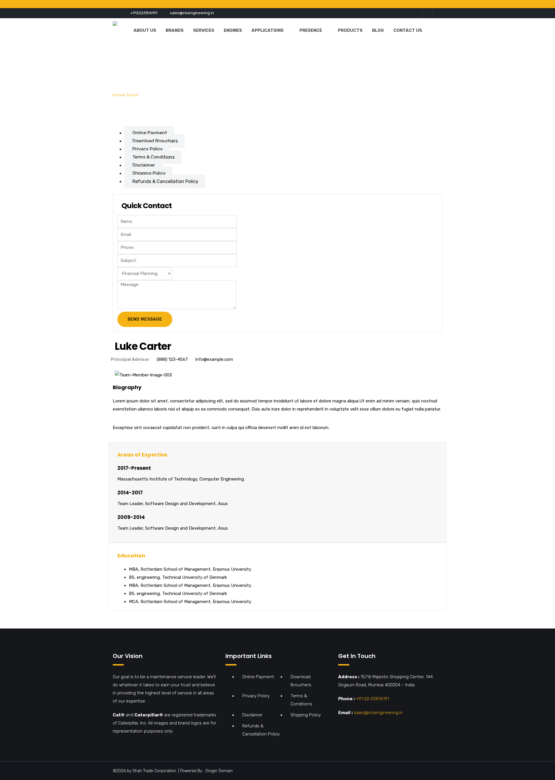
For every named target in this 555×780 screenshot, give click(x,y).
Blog (378, 30)
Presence (310, 30)
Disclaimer (143, 165)
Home (119, 95)
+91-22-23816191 (372, 698)
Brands (175, 30)
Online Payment (149, 133)
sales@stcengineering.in (192, 13)
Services (203, 30)
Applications (267, 30)
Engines (233, 30)
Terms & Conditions (153, 157)
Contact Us (407, 30)
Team (133, 95)
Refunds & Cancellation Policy (165, 181)
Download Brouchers (155, 141)
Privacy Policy (147, 149)
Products (350, 30)
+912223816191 (143, 13)
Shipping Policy (149, 173)
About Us (145, 30)
